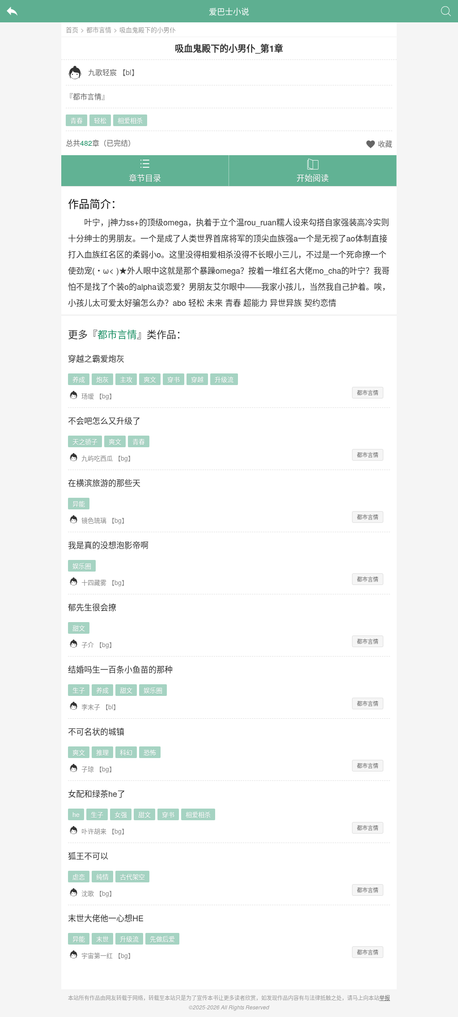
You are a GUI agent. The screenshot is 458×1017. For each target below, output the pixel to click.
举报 (384, 997)
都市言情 (98, 29)
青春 (76, 120)
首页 (72, 29)
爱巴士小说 (229, 11)
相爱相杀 (130, 120)
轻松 (100, 120)
